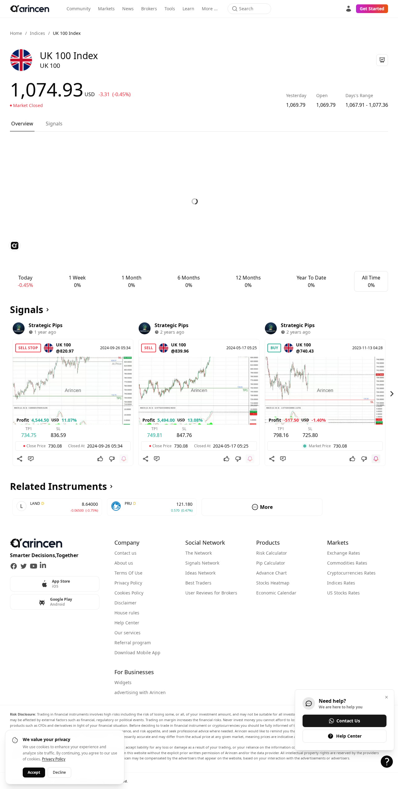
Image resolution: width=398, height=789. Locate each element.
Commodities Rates (347, 563)
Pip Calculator (270, 563)
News (128, 9)
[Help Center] (386, 761)
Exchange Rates (343, 553)
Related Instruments (58, 486)
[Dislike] (112, 458)
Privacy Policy (128, 583)
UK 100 (63, 345)
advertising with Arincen (140, 692)
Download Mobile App (137, 652)
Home (16, 33)
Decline (59, 772)
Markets (106, 9)
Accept (34, 772)
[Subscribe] (123, 458)
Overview (22, 123)
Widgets (123, 682)
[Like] (100, 458)
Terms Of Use (128, 573)
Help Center (126, 623)
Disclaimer (125, 603)
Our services (127, 633)
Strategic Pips (45, 325)
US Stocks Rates (343, 593)
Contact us (125, 553)
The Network (198, 553)
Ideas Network (200, 573)
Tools (169, 9)
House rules (126, 613)
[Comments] (30, 458)
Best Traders (198, 583)
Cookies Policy (128, 593)
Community (78, 9)
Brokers (149, 9)
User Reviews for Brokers (211, 593)
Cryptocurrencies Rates (351, 573)
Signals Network (202, 563)
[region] (199, 393)
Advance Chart (271, 573)
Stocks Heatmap (272, 583)
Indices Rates (341, 583)
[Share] (19, 459)
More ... (210, 9)
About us (123, 563)
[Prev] (6, 393)
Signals (54, 123)
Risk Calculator (271, 553)
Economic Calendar (276, 593)
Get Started (372, 9)
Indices (37, 33)
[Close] (386, 697)
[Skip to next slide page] (392, 393)
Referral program (132, 643)
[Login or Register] (348, 8)
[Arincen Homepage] (29, 8)
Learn (188, 9)
